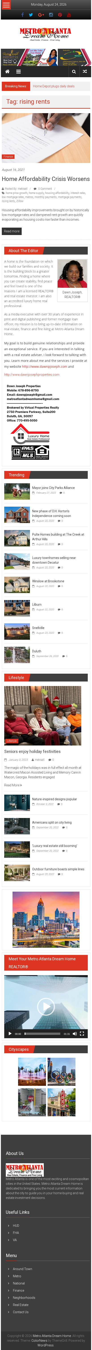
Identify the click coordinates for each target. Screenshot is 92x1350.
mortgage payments (70, 197)
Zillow (19, 201)
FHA (16, 1233)
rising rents (8, 201)
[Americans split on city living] (17, 826)
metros (29, 197)
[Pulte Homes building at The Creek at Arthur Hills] (17, 538)
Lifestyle (12, 741)
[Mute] (75, 1033)
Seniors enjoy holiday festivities (32, 751)
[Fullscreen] (82, 1033)
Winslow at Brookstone (48, 581)
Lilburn (37, 604)
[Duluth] (17, 654)
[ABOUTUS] (25, 1170)
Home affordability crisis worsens (46, 179)
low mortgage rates (13, 197)
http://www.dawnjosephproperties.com (31, 374)
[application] (46, 1006)
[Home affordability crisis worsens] (46, 138)
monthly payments (46, 197)
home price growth (16, 193)
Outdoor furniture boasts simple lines (58, 869)
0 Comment (45, 188)
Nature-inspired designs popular (54, 799)
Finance (8, 156)
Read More (12, 785)
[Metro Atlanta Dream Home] (46, 57)
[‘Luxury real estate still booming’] (17, 849)
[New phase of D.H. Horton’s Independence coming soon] (17, 514)
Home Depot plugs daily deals (54, 86)
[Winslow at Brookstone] (17, 584)
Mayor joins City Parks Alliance (53, 488)
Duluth (36, 651)
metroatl (39, 759)
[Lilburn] (17, 608)
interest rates (78, 193)
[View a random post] (85, 71)
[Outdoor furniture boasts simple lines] (17, 873)
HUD (16, 1225)
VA (15, 1240)
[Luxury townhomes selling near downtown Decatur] (17, 561)
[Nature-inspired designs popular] (17, 803)
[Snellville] (17, 631)
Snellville (38, 628)
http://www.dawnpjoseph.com (44, 366)
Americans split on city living (52, 822)
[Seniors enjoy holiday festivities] (42, 715)
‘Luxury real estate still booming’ (54, 846)
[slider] (42, 1034)
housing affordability (57, 193)
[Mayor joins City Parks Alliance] (17, 491)
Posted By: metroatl (16, 188)
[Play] (10, 1033)
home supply (36, 193)
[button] (46, 1007)
